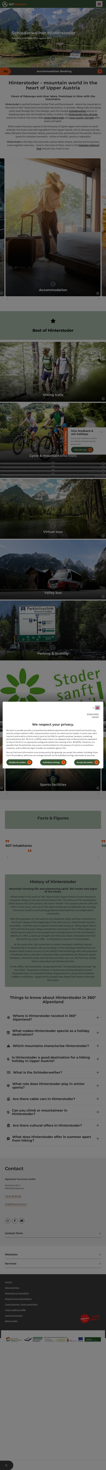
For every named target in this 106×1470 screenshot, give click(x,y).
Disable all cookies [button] (17, 762)
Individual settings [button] (51, 762)
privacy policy (93, 714)
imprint (95, 717)
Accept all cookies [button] (85, 762)
